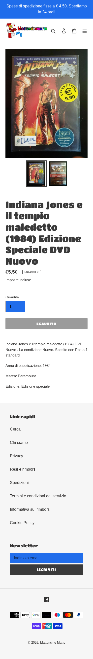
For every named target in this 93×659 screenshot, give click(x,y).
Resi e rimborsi (23, 469)
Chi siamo (19, 442)
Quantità (12, 297)
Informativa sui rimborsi (30, 509)
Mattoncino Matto (52, 642)
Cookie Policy (22, 523)
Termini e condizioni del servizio (38, 496)
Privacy (16, 456)
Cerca (15, 429)
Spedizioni (19, 483)
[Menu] (84, 30)
